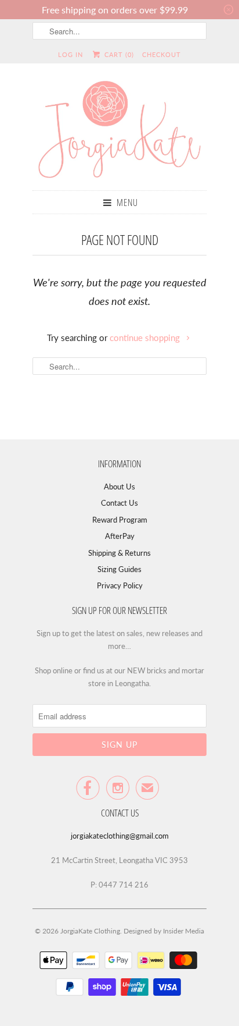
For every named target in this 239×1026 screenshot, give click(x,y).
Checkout (161, 54)
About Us (119, 486)
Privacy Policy (120, 585)
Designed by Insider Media (164, 930)
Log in (70, 54)
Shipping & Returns (119, 553)
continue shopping (146, 337)
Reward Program (119, 519)
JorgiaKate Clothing (90, 930)
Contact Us (119, 502)
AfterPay (120, 536)
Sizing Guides (119, 569)
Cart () (117, 54)
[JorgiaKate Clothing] (119, 131)
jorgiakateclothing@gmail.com (120, 835)
